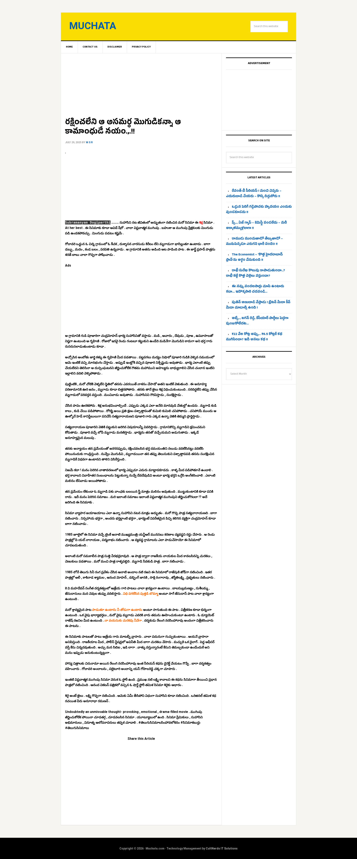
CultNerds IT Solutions (222, 848)
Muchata (92, 26)
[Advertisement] (141, 84)
